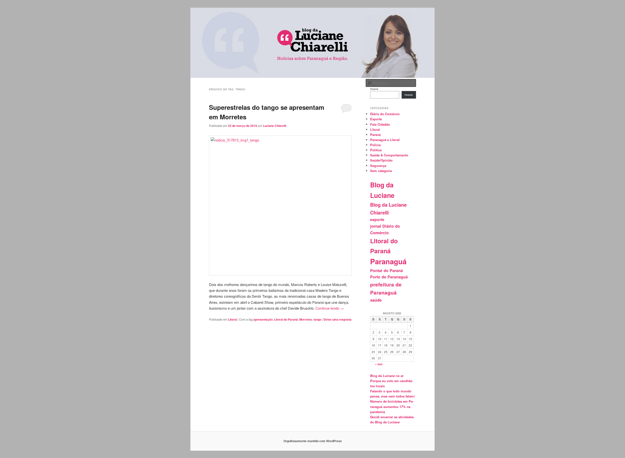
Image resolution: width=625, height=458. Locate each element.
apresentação (263, 319)
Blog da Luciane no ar (387, 375)
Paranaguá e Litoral (385, 139)
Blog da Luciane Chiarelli (388, 208)
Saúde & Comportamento (389, 155)
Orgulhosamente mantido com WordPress (312, 441)
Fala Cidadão (380, 124)
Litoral (232, 319)
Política (376, 150)
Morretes (305, 319)
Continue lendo (329, 308)
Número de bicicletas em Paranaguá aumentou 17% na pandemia (392, 406)
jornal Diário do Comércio (385, 229)
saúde (376, 300)
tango (317, 319)
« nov (379, 364)
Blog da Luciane (382, 190)
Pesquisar (374, 89)
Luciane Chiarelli (274, 125)
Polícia (375, 144)
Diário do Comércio (385, 114)
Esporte (376, 119)
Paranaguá (388, 261)
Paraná (375, 134)
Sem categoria (381, 170)
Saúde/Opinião (381, 160)
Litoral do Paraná (286, 319)
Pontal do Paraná (386, 270)
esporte (377, 219)
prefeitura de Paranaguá (386, 288)
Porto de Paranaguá (389, 277)
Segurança (378, 165)
